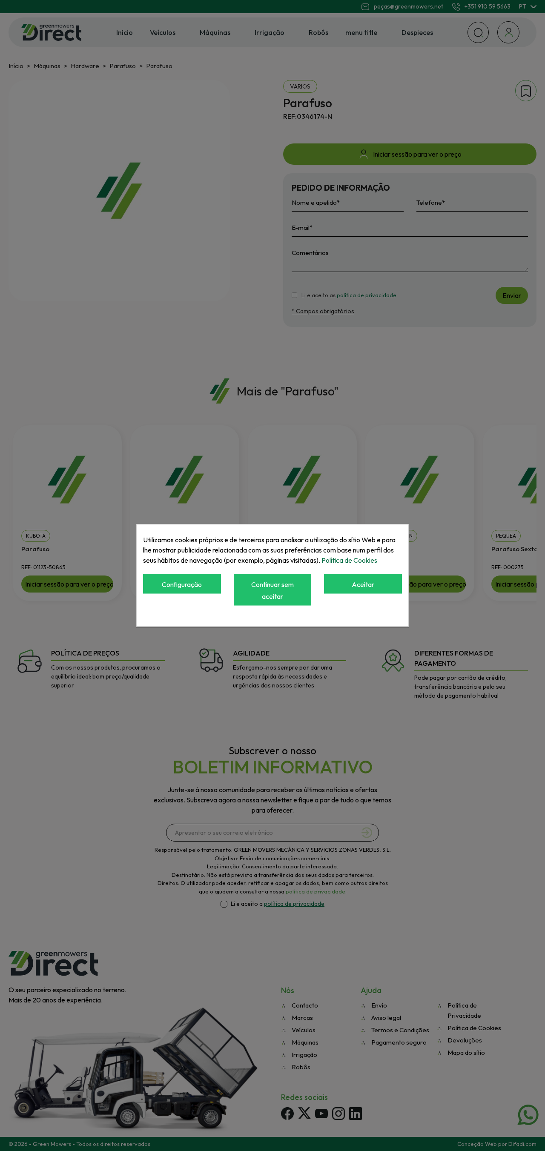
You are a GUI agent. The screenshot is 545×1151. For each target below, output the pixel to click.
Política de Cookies (349, 560)
